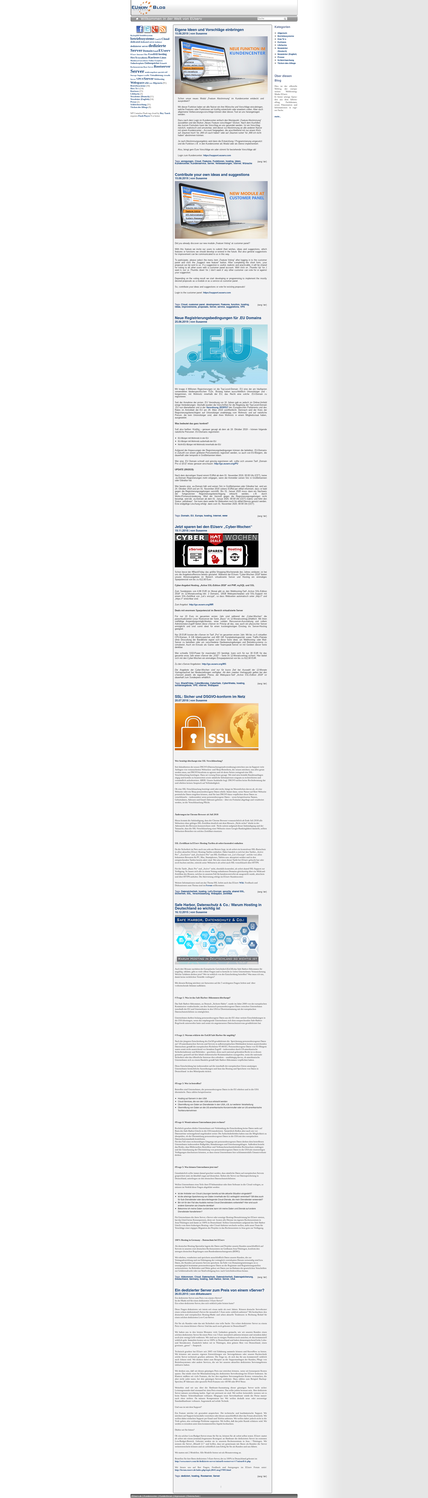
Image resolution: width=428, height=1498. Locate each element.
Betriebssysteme (138, 86)
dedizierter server (139, 46)
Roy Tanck (165, 113)
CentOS (158, 39)
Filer (146, 54)
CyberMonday (202, 683)
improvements (189, 306)
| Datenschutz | (193, 1495)
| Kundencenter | (150, 1495)
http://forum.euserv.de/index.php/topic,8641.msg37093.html (203, 1470)
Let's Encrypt (214, 891)
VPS (138, 78)
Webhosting (159, 79)
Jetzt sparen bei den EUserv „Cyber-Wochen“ (213, 526)
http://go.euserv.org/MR (201, 604)
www (224, 515)
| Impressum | (179, 1495)
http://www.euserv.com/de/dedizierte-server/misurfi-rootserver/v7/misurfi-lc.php (213, 1461)
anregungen (187, 161)
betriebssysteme (142, 39)
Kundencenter (182, 163)
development (213, 304)
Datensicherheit (189, 891)
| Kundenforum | (165, 1495)
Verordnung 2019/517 (217, 407)
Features (206, 161)
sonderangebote (151, 72)
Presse (133, 102)
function (235, 304)
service (221, 306)
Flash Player (144, 116)
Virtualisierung (156, 75)
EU (192, 515)
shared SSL (238, 891)
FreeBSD (153, 54)
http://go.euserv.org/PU (226, 463)
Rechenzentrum (136, 67)
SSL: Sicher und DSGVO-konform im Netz (210, 696)
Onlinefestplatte (137, 63)
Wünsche (247, 163)
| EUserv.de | (137, 1495)
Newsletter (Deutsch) (139, 96)
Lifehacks (135, 94)
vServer (148, 79)
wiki (146, 83)
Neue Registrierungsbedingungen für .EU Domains (218, 317)
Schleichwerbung (138, 104)
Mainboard (134, 61)
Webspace (137, 82)
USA (232, 1278)
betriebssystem (146, 35)
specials (161, 72)
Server (137, 71)
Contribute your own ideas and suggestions (212, 174)
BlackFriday (187, 683)
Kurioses (153, 57)
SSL (189, 893)
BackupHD (134, 35)
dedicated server (147, 42)
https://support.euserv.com (217, 155)
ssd (166, 72)
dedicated (135, 42)
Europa (199, 515)
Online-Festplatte (156, 61)
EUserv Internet (136, 54)
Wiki (241, 882)
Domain (147, 50)
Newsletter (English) (139, 99)
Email (155, 51)
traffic (146, 75)
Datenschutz (208, 1276)
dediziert (158, 42)
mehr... (278, 116)
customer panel (197, 304)
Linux (163, 57)
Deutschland (181, 1278)
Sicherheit (180, 893)
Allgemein (157, 83)
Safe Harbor (215, 1278)
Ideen (238, 161)
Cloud (165, 39)
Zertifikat (227, 893)
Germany (193, 1278)
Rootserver (162, 66)
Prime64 (163, 63)
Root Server (148, 67)
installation (143, 58)
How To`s (134, 88)
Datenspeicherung (243, 1276)
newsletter (144, 61)
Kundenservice (198, 163)
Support (140, 75)
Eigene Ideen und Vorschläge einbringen (209, 29)
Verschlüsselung (201, 893)
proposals (203, 306)
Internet (217, 515)
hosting (162, 54)
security (227, 891)
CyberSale (215, 683)
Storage (133, 75)
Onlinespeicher (151, 63)
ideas (177, 306)
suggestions (232, 306)
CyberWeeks (228, 683)
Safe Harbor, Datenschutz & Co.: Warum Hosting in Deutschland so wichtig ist (218, 906)
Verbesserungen (223, 163)
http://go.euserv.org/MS (214, 664)
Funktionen (218, 161)
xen (150, 83)
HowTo (134, 57)
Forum (209, 885)
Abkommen (187, 1276)
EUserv (164, 51)
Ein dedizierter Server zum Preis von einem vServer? (219, 1290)
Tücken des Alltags (139, 107)
